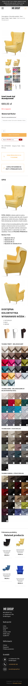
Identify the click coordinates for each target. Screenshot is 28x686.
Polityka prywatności (8, 649)
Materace (5, 628)
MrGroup (3, 147)
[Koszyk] (25, 8)
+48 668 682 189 (13, 664)
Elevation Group (17, 683)
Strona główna (4, 16)
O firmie (5, 645)
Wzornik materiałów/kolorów (11, 117)
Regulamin (6, 647)
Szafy (4, 630)
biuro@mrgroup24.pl (14, 669)
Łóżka (4, 626)
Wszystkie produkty (14, 16)
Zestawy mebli (7, 631)
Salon (10, 18)
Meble (6, 18)
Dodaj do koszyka (14, 134)
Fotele (14, 18)
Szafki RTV (6, 635)
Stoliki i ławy (6, 633)
